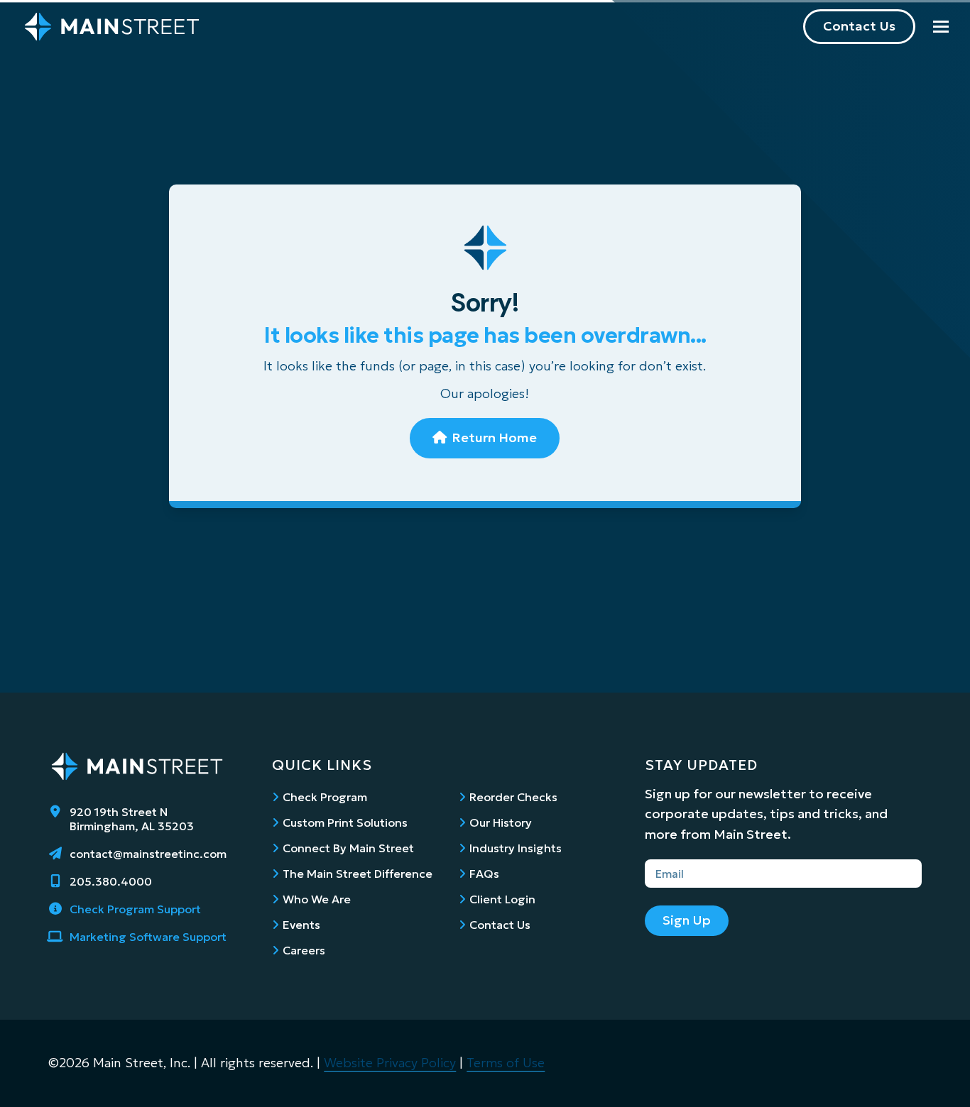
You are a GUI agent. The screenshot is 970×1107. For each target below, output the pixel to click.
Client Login (502, 899)
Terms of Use (506, 1062)
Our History (500, 822)
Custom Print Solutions (345, 822)
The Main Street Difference (357, 873)
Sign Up (687, 920)
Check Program (325, 797)
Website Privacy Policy (390, 1062)
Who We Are (317, 899)
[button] (941, 27)
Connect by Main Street (348, 848)
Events (301, 925)
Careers (304, 950)
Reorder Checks (513, 797)
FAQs (484, 873)
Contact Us (859, 26)
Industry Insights (515, 848)
